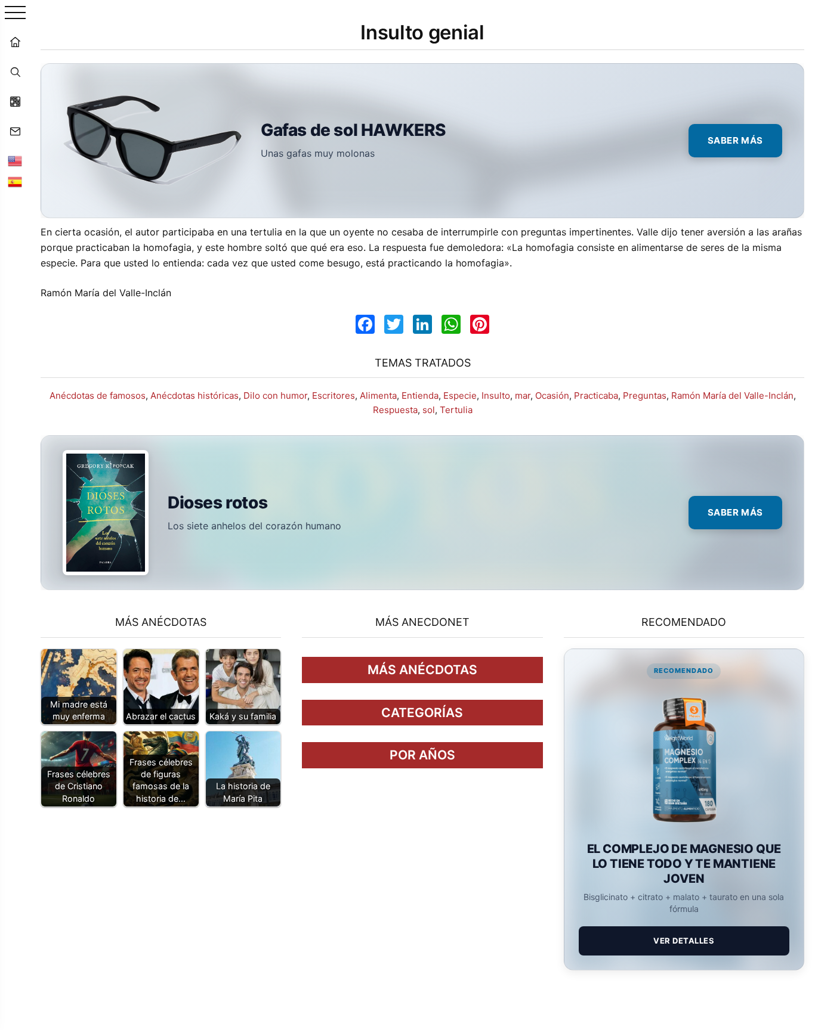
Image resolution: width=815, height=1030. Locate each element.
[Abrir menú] (15, 13)
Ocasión (552, 395)
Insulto (495, 395)
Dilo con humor (275, 395)
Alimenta (378, 395)
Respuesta (395, 409)
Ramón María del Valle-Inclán (732, 395)
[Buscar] (15, 71)
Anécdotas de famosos (98, 395)
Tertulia (456, 409)
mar (522, 395)
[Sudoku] (15, 101)
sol (428, 409)
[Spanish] (15, 182)
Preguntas (644, 395)
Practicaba (596, 395)
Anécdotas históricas (194, 395)
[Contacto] (15, 131)
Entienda (420, 395)
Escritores (333, 395)
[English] (15, 161)
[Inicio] (15, 42)
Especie (460, 395)
